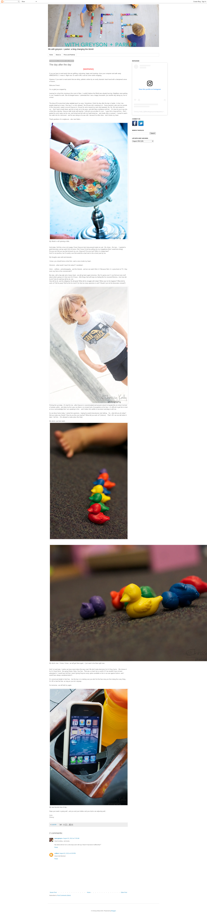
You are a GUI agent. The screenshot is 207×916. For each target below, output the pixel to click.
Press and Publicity (69, 55)
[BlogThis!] (66, 825)
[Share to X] (68, 825)
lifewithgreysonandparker (153, 111)
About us (58, 55)
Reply (56, 847)
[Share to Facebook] (70, 825)
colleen (56, 853)
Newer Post (53, 892)
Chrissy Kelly (138, 111)
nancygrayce (58, 838)
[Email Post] (60, 824)
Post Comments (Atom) (64, 895)
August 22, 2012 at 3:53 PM (68, 853)
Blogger (113, 911)
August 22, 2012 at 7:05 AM (71, 838)
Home (51, 55)
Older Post (124, 892)
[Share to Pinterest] (72, 825)
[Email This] (64, 825)
